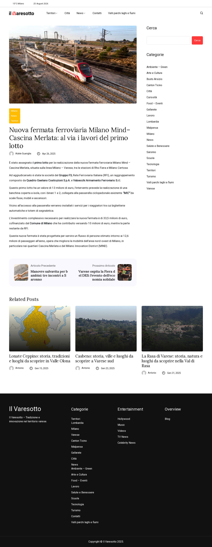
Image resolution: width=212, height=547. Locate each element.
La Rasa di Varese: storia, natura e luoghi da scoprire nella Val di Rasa (172, 361)
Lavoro (151, 115)
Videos (122, 430)
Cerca (152, 28)
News (80, 13)
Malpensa (152, 127)
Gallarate (152, 109)
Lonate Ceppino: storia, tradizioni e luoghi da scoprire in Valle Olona (39, 359)
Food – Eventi (155, 103)
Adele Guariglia (23, 153)
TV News (123, 436)
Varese (151, 188)
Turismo (151, 176)
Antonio (19, 368)
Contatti (97, 13)
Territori (50, 13)
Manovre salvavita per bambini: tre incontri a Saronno (49, 275)
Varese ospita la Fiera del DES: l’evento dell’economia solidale (97, 275)
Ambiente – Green (157, 67)
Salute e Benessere (158, 146)
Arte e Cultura (154, 73)
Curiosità (152, 97)
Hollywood (124, 418)
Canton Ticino (154, 85)
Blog (167, 418)
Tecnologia (153, 164)
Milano (14, 111)
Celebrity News (126, 442)
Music (121, 424)
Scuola (150, 158)
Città (67, 13)
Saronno (151, 152)
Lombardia (153, 121)
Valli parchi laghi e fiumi (121, 13)
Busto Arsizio (154, 79)
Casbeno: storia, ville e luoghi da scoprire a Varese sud (104, 359)
